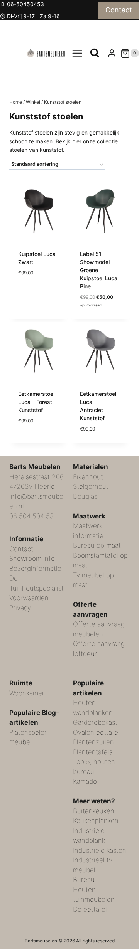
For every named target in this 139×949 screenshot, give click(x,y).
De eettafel (90, 909)
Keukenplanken (96, 820)
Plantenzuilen (93, 742)
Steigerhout (90, 486)
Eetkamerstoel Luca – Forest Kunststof (36, 401)
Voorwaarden (29, 598)
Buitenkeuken (93, 811)
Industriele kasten (99, 850)
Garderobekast (95, 722)
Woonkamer (26, 693)
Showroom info (32, 558)
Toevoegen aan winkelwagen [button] (38, 282)
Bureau (84, 879)
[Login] (112, 53)
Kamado (85, 781)
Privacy (20, 608)
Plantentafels (92, 752)
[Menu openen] (77, 53)
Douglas (85, 496)
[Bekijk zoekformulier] (94, 53)
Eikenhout (88, 477)
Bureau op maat (97, 545)
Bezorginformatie (35, 568)
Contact (118, 10)
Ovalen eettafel (96, 732)
